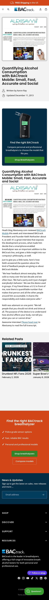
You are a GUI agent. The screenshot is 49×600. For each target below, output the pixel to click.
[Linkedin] (41, 578)
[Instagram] (23, 578)
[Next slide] (44, 374)
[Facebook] (18, 578)
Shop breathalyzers (24, 453)
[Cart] (46, 9)
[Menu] (3, 9)
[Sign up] (43, 494)
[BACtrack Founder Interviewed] (24, 206)
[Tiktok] (32, 578)
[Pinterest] (45, 578)
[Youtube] (27, 578)
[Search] (8, 9)
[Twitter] (36, 578)
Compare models (25, 461)
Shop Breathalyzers (24, 159)
